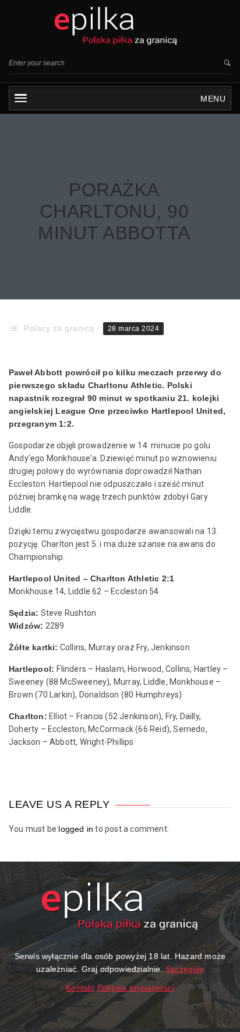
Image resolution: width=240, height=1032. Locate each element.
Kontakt (80, 987)
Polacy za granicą (59, 328)
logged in (75, 829)
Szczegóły (184, 969)
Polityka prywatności (135, 987)
